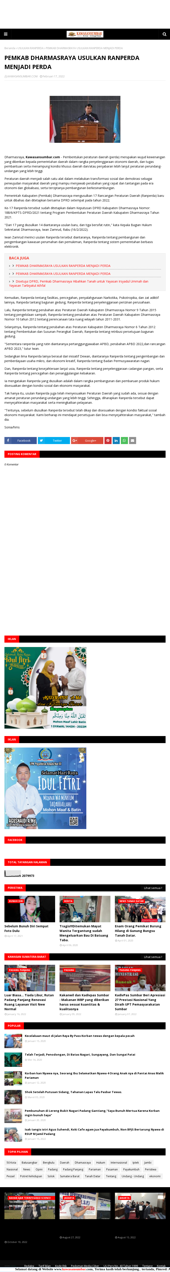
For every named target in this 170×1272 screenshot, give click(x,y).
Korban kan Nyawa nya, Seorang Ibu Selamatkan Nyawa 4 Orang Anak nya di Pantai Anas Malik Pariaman (94, 1075)
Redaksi (29, 1266)
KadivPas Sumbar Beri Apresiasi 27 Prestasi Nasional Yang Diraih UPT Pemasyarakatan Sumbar (140, 1002)
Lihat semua (152, 888)
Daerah (64, 1162)
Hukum (100, 1162)
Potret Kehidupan (31, 1176)
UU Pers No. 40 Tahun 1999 (121, 1266)
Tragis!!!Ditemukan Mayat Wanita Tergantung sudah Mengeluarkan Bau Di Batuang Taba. (84, 933)
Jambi (147, 1162)
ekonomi (154, 1176)
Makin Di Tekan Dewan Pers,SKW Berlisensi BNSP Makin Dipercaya (135, 1227)
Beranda (9, 48)
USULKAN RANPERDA (30, 48)
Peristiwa (150, 1169)
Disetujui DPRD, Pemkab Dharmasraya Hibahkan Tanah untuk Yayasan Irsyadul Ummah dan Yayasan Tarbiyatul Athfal (78, 283)
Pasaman (112, 1169)
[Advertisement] (85, 14)
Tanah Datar (92, 1176)
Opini (39, 1169)
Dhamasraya (83, 1162)
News (26, 1169)
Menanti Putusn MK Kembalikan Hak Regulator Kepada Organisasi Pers (81, 1227)
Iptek (136, 1162)
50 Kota (11, 1162)
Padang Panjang (73, 1169)
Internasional (119, 1162)
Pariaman (95, 1169)
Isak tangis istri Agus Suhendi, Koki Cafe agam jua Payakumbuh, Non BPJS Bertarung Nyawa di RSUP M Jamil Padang (94, 1131)
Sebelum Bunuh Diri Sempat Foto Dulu (26, 928)
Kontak (161, 1266)
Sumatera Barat (69, 1176)
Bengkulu (48, 1162)
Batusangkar (29, 1162)
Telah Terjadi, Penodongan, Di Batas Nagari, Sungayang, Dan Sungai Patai (80, 1054)
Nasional (12, 1169)
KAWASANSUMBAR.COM (23, 76)
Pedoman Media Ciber (85, 1266)
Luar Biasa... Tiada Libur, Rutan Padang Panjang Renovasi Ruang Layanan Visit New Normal (29, 1002)
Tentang (111, 1176)
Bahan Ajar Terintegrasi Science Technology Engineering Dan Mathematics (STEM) (28, 1230)
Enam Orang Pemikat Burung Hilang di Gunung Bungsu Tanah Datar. (138, 930)
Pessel (11, 1176)
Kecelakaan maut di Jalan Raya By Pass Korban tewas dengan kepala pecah (80, 1036)
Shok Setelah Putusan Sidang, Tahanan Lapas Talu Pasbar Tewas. (73, 1092)
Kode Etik (61, 1266)
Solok (51, 1176)
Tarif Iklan (45, 1266)
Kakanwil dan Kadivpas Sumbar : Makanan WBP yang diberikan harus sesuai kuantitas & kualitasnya (84, 1002)
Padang (53, 1169)
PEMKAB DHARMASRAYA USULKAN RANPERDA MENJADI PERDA (63, 266)
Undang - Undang (133, 1176)
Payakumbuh (131, 1169)
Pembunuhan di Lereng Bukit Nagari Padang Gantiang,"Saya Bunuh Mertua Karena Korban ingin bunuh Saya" (92, 1113)
